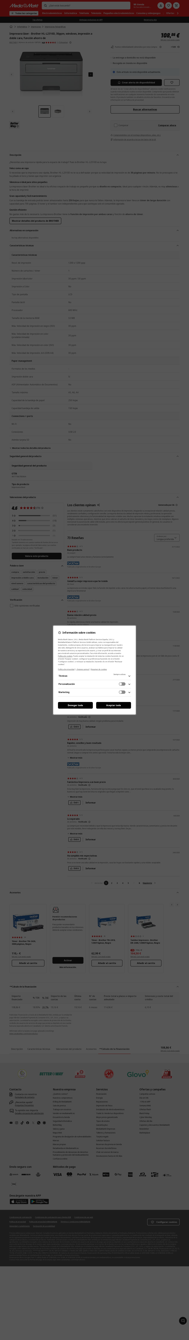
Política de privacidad (66, 669)
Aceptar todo (113, 705)
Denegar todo (75, 705)
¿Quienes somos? (82, 669)
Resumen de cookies (99, 669)
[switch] (122, 684)
